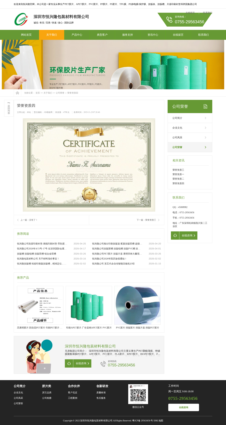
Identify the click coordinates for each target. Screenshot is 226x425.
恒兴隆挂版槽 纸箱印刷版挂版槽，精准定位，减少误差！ (42, 263)
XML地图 (158, 420)
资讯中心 (153, 34)
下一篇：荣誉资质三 (146, 220)
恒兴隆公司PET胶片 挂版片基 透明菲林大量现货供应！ (117, 254)
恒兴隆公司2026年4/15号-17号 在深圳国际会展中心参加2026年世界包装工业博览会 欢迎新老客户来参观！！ (42, 248)
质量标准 (101, 392)
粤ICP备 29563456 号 (142, 420)
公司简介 (177, 118)
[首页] (17, 92)
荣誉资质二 (178, 179)
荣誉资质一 (178, 174)
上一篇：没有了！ (29, 220)
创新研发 (102, 386)
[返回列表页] (9, 108)
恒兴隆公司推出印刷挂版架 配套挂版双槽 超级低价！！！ (117, 243)
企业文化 (177, 127)
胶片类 (46, 386)
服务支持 (127, 34)
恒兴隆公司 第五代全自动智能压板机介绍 (113, 263)
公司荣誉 (60, 93)
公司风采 (177, 137)
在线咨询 (183, 407)
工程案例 (72, 398)
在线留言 (190, 13)
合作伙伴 (74, 386)
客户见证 (72, 392)
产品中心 (77, 34)
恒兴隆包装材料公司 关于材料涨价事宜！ (38, 258)
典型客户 (102, 34)
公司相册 (46, 398)
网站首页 (26, 34)
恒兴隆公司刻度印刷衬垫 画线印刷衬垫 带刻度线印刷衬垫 (42, 243)
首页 (38, 93)
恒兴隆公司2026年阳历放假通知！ (109, 258)
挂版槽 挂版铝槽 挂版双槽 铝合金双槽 (36, 254)
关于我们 (51, 34)
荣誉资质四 (178, 183)
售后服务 (101, 398)
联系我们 (207, 13)
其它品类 (46, 392)
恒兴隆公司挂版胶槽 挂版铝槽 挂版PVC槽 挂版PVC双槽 (117, 248)
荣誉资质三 (178, 170)
